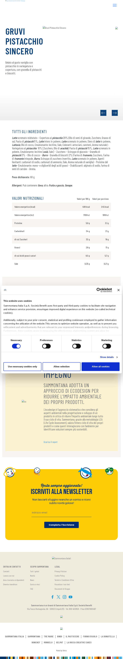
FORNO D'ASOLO (90, 636)
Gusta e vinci (35, 584)
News (32, 580)
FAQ (31, 589)
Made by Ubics (61, 650)
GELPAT (59, 642)
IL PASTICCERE (72, 636)
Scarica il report (50, 441)
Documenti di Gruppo (62, 589)
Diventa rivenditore (10, 584)
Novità (32, 575)
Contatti (6, 571)
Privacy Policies (61, 571)
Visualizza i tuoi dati (62, 584)
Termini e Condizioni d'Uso (64, 580)
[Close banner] (118, 290)
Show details (107, 357)
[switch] (46, 346)
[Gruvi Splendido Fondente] (103, 113)
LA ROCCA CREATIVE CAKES (79, 642)
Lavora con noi (8, 575)
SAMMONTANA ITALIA (14, 636)
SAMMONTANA (34, 636)
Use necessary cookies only (22, 366)
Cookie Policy (60, 575)
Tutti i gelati (34, 571)
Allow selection (62, 366)
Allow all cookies (101, 366)
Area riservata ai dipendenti (13, 580)
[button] (115, 5)
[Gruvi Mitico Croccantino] (115, 113)
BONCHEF (36, 642)
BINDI (59, 636)
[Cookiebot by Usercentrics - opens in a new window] (99, 290)
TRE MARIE (49, 636)
